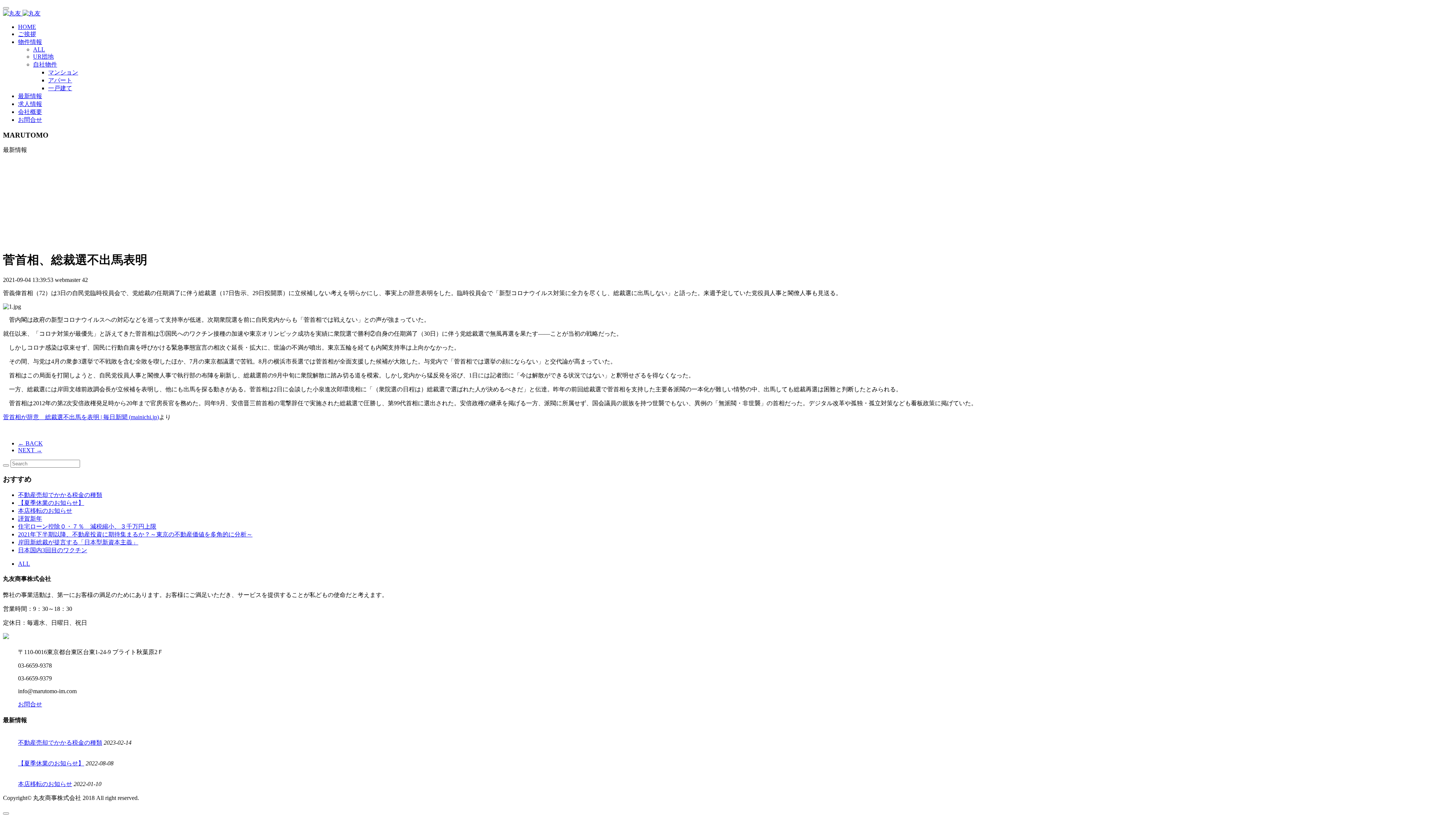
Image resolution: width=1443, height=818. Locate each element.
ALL (39, 49)
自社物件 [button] (45, 64)
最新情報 (30, 96)
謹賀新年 (30, 518)
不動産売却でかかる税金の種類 (60, 495)
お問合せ (30, 120)
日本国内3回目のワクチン (52, 550)
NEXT (30, 450)
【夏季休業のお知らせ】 (51, 503)
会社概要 (30, 112)
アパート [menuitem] (60, 80)
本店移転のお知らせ (45, 510)
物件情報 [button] (30, 42)
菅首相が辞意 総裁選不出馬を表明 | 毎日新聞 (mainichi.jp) (81, 417)
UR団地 (43, 56)
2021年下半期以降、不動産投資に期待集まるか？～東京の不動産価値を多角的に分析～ (135, 534)
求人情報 (30, 104)
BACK (30, 443)
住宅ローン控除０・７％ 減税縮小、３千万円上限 (87, 526)
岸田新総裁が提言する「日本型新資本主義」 (78, 542)
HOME (27, 27)
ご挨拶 (27, 34)
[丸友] (721, 14)
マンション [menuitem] (63, 72)
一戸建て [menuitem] (60, 88)
